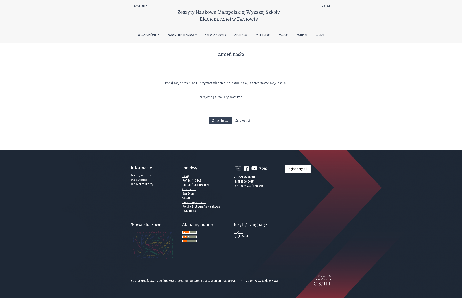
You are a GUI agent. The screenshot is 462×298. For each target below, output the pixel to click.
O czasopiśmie (147, 34)
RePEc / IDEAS (191, 180)
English (238, 232)
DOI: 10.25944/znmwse (249, 186)
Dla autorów (139, 180)
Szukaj (320, 34)
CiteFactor (189, 189)
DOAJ (185, 176)
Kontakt (302, 34)
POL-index (189, 211)
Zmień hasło (220, 120)
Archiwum (240, 34)
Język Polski (141, 5)
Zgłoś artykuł (298, 169)
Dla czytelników (141, 175)
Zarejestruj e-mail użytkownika (220, 97)
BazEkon (188, 193)
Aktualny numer (215, 34)
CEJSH (186, 198)
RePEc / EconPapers (195, 185)
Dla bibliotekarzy (142, 184)
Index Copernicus (194, 202)
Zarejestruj (263, 34)
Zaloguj (283, 34)
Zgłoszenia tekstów (181, 34)
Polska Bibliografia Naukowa (201, 206)
